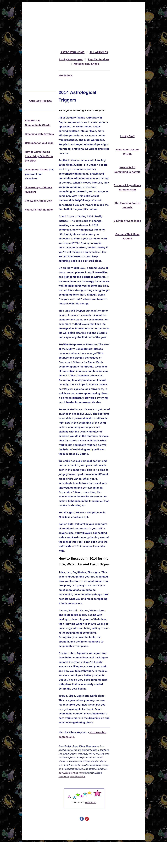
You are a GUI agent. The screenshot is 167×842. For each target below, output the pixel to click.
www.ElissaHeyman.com (71, 773)
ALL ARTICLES (98, 52)
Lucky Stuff (127, 136)
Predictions (66, 75)
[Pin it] (87, 820)
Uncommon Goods (36, 169)
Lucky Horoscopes (71, 59)
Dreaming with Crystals (39, 134)
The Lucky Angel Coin (38, 200)
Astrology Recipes (40, 100)
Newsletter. (90, 802)
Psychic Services (98, 59)
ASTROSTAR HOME (72, 52)
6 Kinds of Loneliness (127, 220)
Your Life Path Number (39, 209)
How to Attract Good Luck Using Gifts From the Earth (39, 156)
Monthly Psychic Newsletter (72, 776)
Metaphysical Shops (86, 63)
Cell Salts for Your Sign (39, 142)
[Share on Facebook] (82, 820)
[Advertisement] (83, 20)
